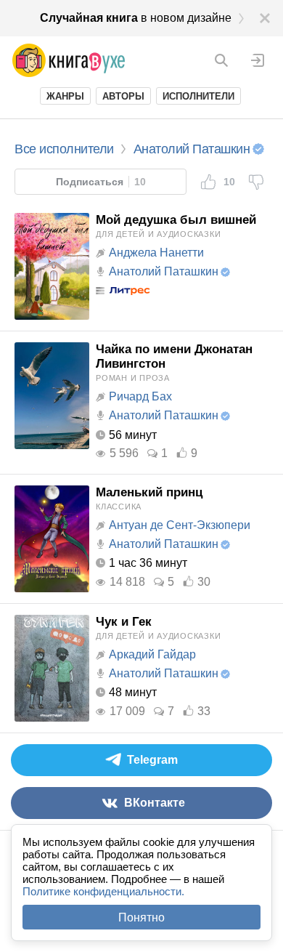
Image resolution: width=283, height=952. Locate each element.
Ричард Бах (140, 396)
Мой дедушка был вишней (176, 220)
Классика (119, 506)
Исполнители (198, 96)
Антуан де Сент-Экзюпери (179, 525)
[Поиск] (221, 60)
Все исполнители (64, 149)
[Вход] (257, 60)
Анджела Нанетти (156, 252)
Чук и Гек (124, 622)
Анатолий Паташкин (163, 271)
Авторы (123, 96)
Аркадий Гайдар (152, 654)
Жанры (65, 96)
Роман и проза (133, 378)
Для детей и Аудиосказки (158, 234)
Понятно (141, 917)
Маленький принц (149, 492)
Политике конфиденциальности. (103, 891)
